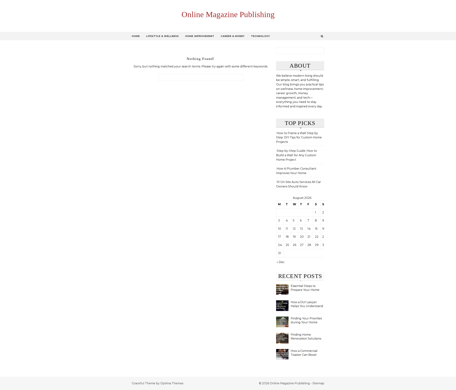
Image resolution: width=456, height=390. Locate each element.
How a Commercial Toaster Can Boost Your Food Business (304, 353)
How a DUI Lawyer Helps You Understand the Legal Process (307, 304)
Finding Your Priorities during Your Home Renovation (306, 321)
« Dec (280, 262)
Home (136, 36)
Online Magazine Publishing (228, 14)
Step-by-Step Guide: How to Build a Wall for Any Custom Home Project (296, 155)
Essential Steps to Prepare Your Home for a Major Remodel (305, 288)
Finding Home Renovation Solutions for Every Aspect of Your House (306, 337)
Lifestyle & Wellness (162, 36)
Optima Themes (171, 383)
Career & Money (233, 36)
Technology (260, 36)
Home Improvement (199, 36)
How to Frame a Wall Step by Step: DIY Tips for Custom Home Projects (299, 137)
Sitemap (318, 383)
